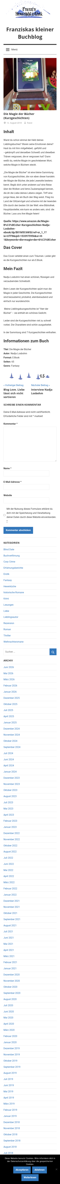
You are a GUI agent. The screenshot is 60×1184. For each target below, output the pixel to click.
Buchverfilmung (11, 555)
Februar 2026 (10, 685)
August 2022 (10, 851)
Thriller (7, 635)
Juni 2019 (8, 1085)
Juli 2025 (8, 710)
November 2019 (11, 1054)
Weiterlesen (30, 1177)
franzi (29, 123)
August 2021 (10, 925)
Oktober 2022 (10, 845)
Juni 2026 (8, 667)
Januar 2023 (10, 827)
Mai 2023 (8, 808)
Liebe (6, 611)
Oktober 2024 (10, 741)
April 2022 (8, 876)
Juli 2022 (8, 857)
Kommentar (10, 423)
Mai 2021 (8, 943)
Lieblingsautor (10, 617)
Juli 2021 (8, 931)
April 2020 (8, 1023)
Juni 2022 (8, 864)
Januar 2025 (10, 722)
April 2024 (8, 765)
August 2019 (10, 1073)
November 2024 (11, 734)
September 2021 (11, 919)
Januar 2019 (10, 1116)
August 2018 (10, 1146)
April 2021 (8, 950)
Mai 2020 (8, 1017)
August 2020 (10, 999)
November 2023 (11, 784)
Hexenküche (9, 586)
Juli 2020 (8, 1005)
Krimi (6, 598)
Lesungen (8, 604)
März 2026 (9, 679)
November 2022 (11, 839)
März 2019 (9, 1103)
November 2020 (11, 980)
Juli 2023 (8, 802)
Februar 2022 (10, 888)
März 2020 (9, 1030)
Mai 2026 (8, 673)
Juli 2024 (8, 753)
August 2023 (10, 796)
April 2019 (8, 1097)
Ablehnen (40, 1169)
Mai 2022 (8, 870)
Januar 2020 (10, 1042)
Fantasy (7, 580)
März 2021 (9, 956)
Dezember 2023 (11, 777)
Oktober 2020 (10, 986)
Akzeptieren (22, 1169)
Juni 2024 (8, 759)
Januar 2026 (10, 691)
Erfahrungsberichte (13, 567)
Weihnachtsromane (13, 641)
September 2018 (11, 1140)
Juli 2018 (8, 1153)
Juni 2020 (8, 1011)
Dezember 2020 (11, 974)
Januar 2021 (10, 968)
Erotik (6, 574)
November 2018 (11, 1128)
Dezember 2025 (11, 698)
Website (7, 495)
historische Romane (13, 592)
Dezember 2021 (11, 901)
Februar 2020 (10, 1036)
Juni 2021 (8, 937)
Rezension (8, 623)
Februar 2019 (10, 1110)
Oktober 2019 (10, 1060)
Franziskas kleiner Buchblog (30, 33)
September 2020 (11, 993)
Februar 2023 (10, 820)
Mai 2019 (8, 1091)
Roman (7, 629)
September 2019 (11, 1067)
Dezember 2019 (11, 1048)
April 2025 (8, 716)
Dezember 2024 (11, 728)
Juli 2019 (8, 1079)
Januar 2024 (10, 771)
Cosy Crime (9, 561)
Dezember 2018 (11, 1122)
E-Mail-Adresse (12, 482)
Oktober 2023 (10, 790)
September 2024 (11, 747)
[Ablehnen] (56, 1169)
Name (7, 468)
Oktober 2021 (10, 913)
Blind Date (8, 549)
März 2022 (9, 882)
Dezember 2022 (11, 833)
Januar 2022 (10, 894)
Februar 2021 (10, 962)
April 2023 (8, 814)
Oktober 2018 (10, 1134)
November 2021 (11, 907)
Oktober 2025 (10, 704)
